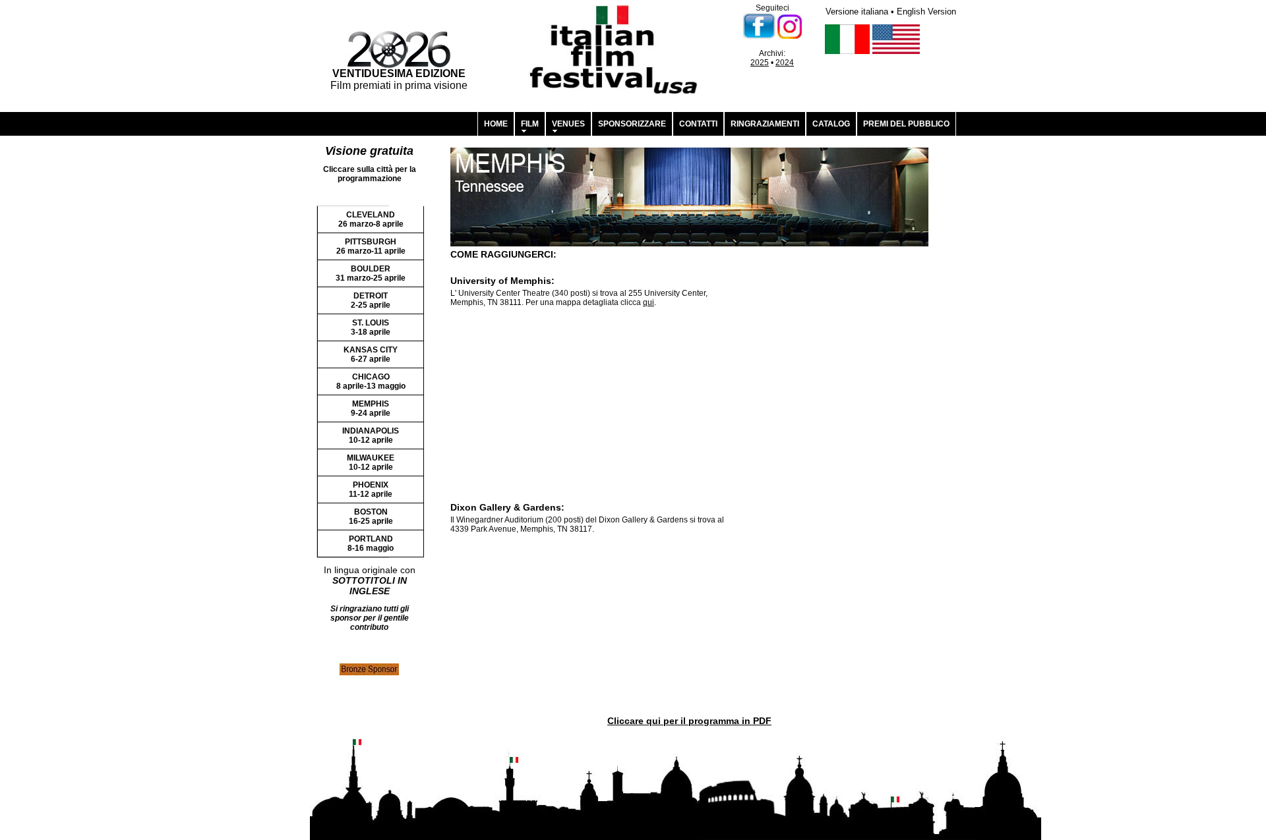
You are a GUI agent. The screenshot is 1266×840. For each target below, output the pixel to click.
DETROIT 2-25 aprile (370, 300)
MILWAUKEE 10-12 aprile (370, 462)
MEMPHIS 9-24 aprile (370, 408)
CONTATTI (698, 123)
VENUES (568, 123)
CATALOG (831, 123)
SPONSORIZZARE (632, 123)
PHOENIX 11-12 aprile (370, 489)
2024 (784, 62)
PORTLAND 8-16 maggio (370, 543)
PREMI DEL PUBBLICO (906, 123)
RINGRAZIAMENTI (765, 123)
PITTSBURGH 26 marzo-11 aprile (371, 246)
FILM (530, 123)
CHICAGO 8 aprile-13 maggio (371, 381)
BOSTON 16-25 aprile (371, 516)
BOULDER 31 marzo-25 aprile (371, 273)
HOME (496, 123)
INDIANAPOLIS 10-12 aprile (370, 435)
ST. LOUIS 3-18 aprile (370, 327)
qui (648, 302)
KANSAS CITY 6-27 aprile (371, 354)
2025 (759, 62)
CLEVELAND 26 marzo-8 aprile (371, 219)
